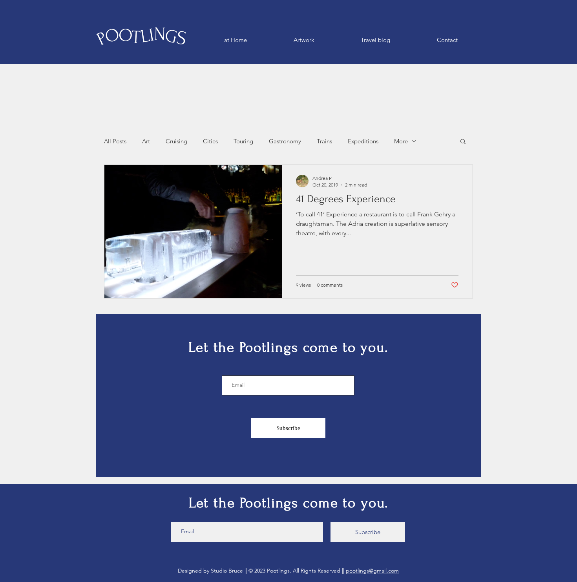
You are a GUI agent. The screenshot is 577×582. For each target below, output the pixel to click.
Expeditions (363, 141)
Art (146, 141)
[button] (463, 142)
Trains (324, 141)
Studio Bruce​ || (229, 570)
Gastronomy (285, 141)
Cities (210, 141)
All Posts (115, 141)
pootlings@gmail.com (372, 570)
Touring (243, 141)
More (401, 141)
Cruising (176, 141)
